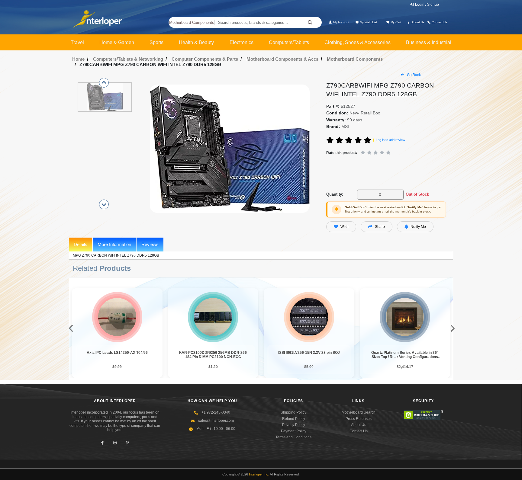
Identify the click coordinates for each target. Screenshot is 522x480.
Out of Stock (417, 194)
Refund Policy (293, 419)
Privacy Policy (293, 425)
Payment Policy (293, 431)
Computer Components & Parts (205, 59)
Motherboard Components (191, 22)
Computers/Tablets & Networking (128, 59)
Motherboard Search (358, 412)
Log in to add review (390, 140)
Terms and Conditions (293, 437)
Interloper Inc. (259, 474)
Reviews (150, 244)
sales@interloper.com (216, 420)
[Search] (310, 22)
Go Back (413, 75)
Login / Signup (426, 4)
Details (80, 244)
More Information (114, 244)
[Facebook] (102, 442)
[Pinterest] (127, 442)
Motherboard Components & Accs (282, 59)
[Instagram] (115, 442)
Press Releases (359, 419)
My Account (340, 22)
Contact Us (439, 22)
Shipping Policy (293, 412)
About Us (417, 22)
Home (78, 59)
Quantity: (334, 194)
